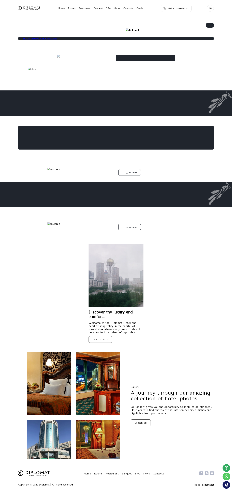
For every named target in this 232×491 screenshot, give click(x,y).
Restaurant (85, 8)
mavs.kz (209, 484)
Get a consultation (178, 8)
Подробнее (129, 172)
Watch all (141, 422)
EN (210, 8)
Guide (140, 8)
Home (61, 8)
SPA (108, 8)
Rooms (72, 8)
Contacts (128, 8)
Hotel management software (40, 38)
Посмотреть (100, 339)
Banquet (98, 8)
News (117, 8)
